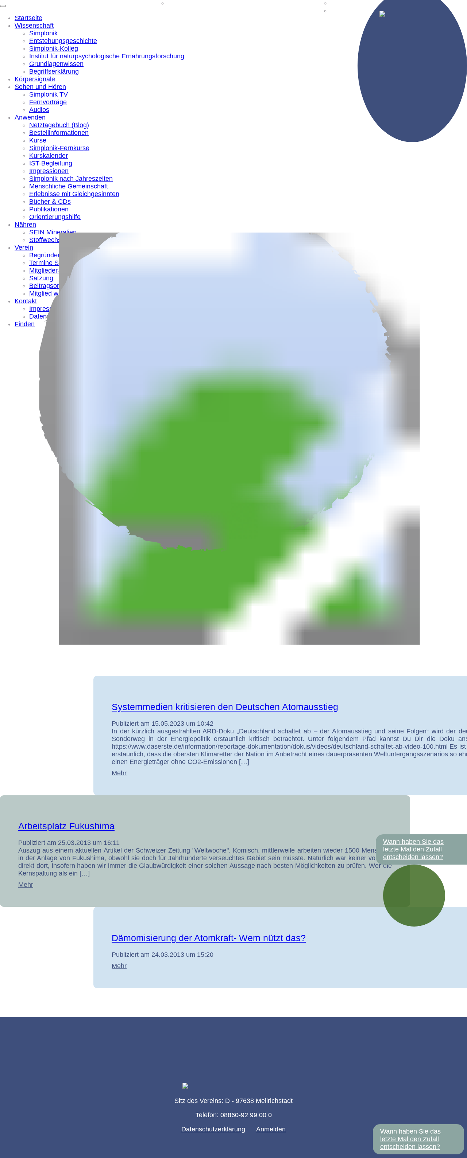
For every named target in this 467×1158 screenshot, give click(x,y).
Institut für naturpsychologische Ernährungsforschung (106, 56)
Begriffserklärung (54, 71)
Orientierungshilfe (55, 217)
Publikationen (49, 209)
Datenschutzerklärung (213, 1129)
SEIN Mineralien (53, 232)
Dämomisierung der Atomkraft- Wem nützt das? (209, 938)
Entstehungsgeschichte (63, 40)
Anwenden (30, 117)
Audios (39, 109)
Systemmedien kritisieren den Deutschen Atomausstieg (225, 707)
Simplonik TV (48, 94)
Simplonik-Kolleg (53, 48)
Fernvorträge (48, 102)
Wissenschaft (34, 25)
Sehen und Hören (40, 86)
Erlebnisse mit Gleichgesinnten (74, 194)
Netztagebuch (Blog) (59, 125)
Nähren (25, 224)
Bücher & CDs (50, 201)
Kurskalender (48, 155)
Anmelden (271, 1129)
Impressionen (49, 171)
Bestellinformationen (59, 132)
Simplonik (43, 33)
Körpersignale (35, 79)
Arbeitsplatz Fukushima (66, 826)
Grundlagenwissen (56, 63)
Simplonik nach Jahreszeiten (71, 178)
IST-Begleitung (50, 163)
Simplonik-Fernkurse (59, 148)
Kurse (37, 140)
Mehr (119, 773)
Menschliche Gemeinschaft (68, 186)
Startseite (28, 18)
